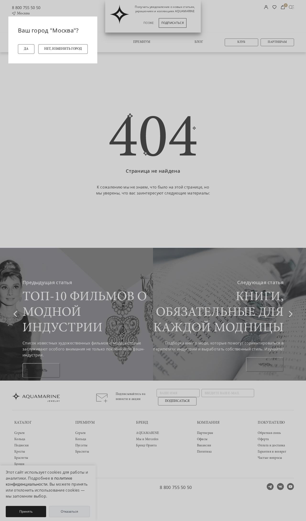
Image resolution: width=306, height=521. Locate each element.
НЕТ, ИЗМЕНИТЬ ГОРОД (63, 49)
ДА (26, 49)
